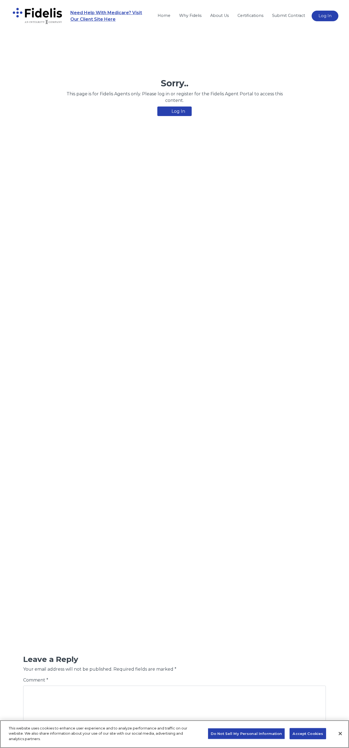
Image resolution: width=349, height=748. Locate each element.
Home (164, 15)
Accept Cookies (308, 733)
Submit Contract (288, 15)
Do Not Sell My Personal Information (246, 733)
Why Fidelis (190, 15)
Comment (35, 680)
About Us (219, 15)
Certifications (250, 15)
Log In (325, 15)
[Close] (340, 734)
